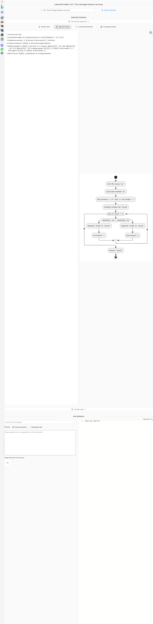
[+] (7, 463)
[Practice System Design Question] (2, 17)
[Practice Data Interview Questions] (2, 22)
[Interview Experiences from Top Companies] (2, 39)
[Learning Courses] (2, 34)
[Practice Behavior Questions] (2, 26)
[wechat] (2, 49)
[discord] (2, 45)
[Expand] (2, 1)
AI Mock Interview (110, 10)
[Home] (2, 7)
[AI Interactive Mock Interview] (2, 30)
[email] (2, 53)
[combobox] (67, 10)
